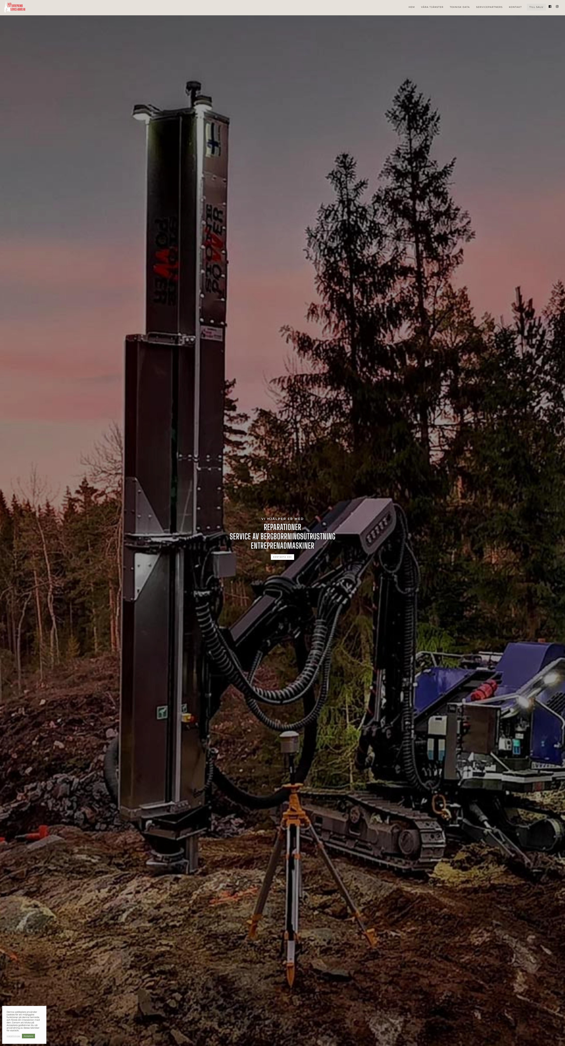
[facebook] (550, 5)
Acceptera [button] (28, 1036)
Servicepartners (489, 7)
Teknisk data (460, 7)
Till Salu (536, 7)
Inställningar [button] (13, 1036)
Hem (412, 7)
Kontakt (515, 7)
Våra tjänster (432, 7)
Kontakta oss (282, 557)
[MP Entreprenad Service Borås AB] (14, 11)
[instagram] (557, 5)
